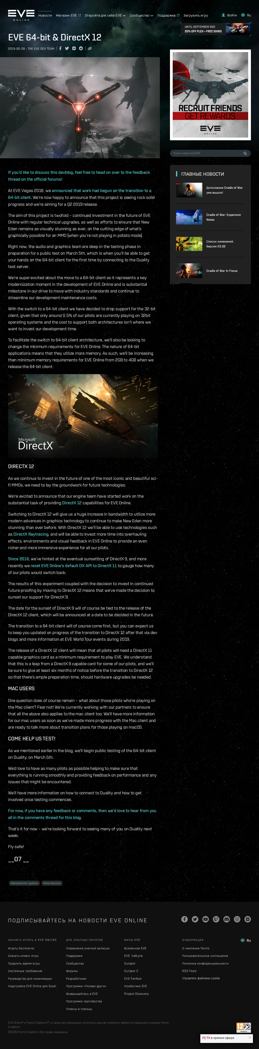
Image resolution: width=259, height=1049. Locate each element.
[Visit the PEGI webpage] (244, 1028)
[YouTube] (205, 919)
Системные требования (25, 971)
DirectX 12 (72, 502)
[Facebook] (184, 919)
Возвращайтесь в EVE (82, 993)
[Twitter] (195, 919)
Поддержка (74, 955)
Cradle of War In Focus (222, 271)
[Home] (21, 19)
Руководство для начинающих (30, 978)
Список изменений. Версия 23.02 (220, 244)
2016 (24, 558)
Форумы (72, 971)
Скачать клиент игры (23, 955)
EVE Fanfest (132, 978)
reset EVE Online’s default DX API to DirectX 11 (74, 565)
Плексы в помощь (79, 1009)
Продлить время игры (24, 963)
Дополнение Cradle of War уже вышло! (224, 190)
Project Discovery (136, 993)
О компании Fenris (195, 948)
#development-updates (24, 883)
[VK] (247, 919)
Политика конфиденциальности (205, 963)
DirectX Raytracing (30, 534)
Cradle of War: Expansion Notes (223, 217)
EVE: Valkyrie (133, 955)
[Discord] (226, 919)
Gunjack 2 (131, 971)
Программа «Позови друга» (86, 986)
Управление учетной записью (88, 948)
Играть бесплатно (21, 948)
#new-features (52, 883)
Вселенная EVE (135, 948)
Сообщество (75, 963)
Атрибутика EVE (135, 986)
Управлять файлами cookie (201, 978)
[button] (250, 1037)
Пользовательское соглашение (205, 955)
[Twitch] (216, 919)
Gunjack (129, 963)
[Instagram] (237, 919)
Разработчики (76, 978)
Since (13, 558)
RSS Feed (189, 971)
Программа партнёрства (84, 1001)
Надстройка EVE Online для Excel (32, 986)
